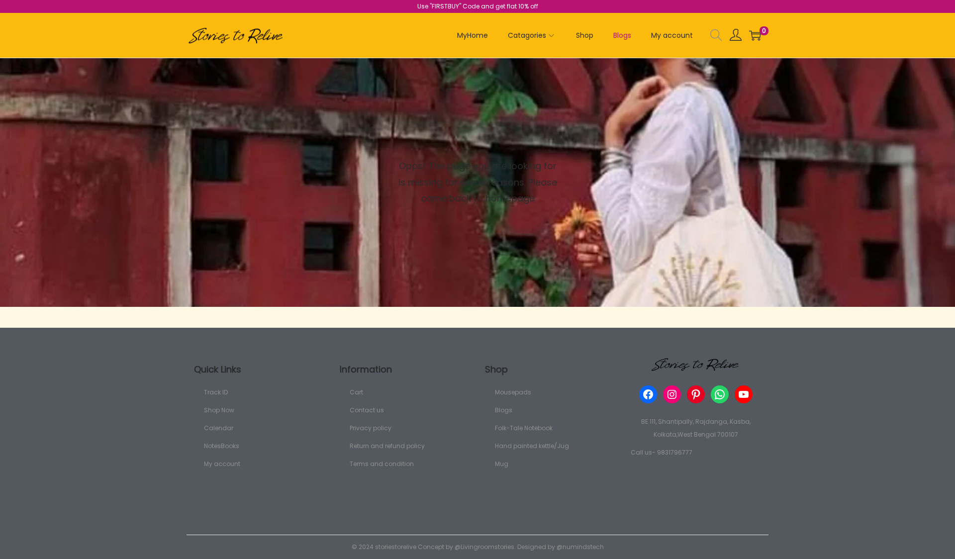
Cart (356, 392)
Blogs (503, 410)
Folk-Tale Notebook (524, 428)
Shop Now (219, 410)
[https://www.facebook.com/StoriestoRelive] (648, 394)
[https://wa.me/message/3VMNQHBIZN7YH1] (720, 394)
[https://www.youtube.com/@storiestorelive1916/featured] (744, 394)
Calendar (218, 428)
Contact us (367, 410)
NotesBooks (221, 446)
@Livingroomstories (484, 547)
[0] (755, 35)
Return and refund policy (387, 446)
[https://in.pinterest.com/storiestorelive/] (696, 394)
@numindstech (580, 547)
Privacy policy (370, 428)
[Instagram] (672, 394)
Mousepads (513, 392)
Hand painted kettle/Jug (532, 446)
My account (222, 464)
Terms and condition (382, 464)
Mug (501, 464)
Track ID (216, 392)
